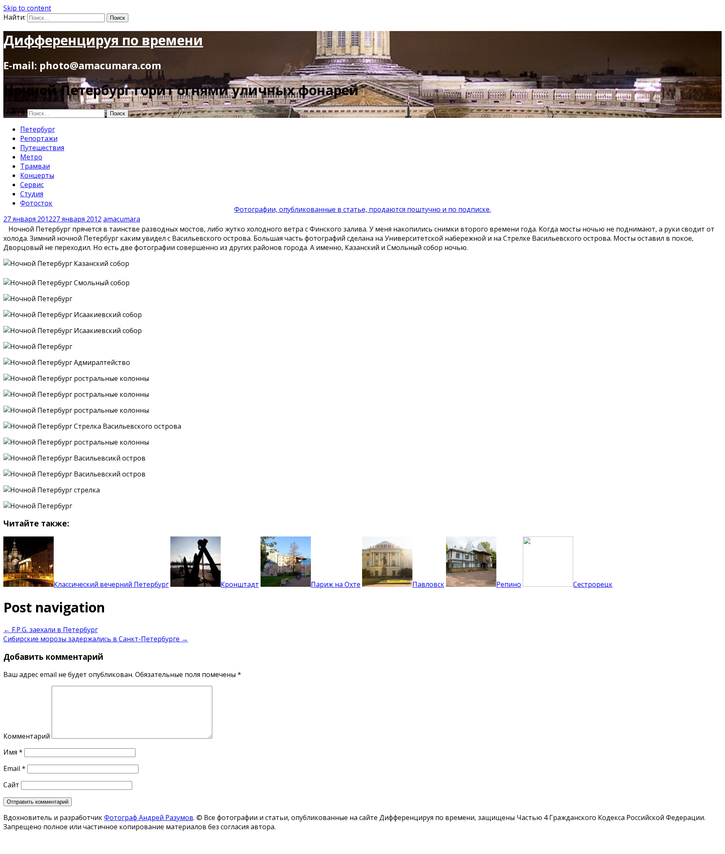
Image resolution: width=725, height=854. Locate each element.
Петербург (37, 129)
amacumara (121, 219)
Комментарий (26, 736)
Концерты (37, 175)
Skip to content (27, 8)
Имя (13, 752)
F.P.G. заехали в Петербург (50, 629)
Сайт (11, 784)
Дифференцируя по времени (103, 40)
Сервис (32, 184)
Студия (31, 193)
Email (14, 768)
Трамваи (35, 166)
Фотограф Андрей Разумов (148, 817)
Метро (31, 156)
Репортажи (38, 138)
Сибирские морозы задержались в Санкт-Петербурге (95, 638)
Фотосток (36, 203)
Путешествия (42, 147)
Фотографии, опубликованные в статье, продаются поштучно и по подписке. (362, 209)
